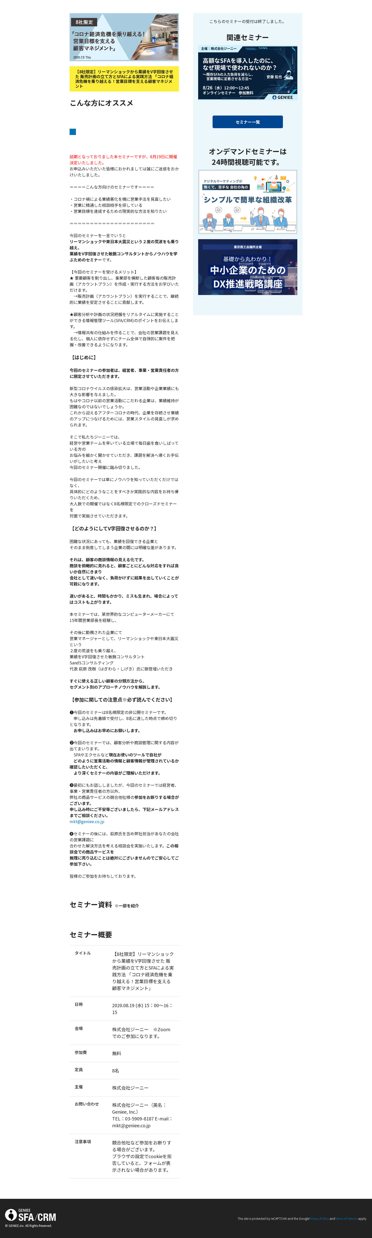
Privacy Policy (319, 1218)
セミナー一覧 (248, 122)
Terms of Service (346, 1218)
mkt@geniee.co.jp (87, 821)
